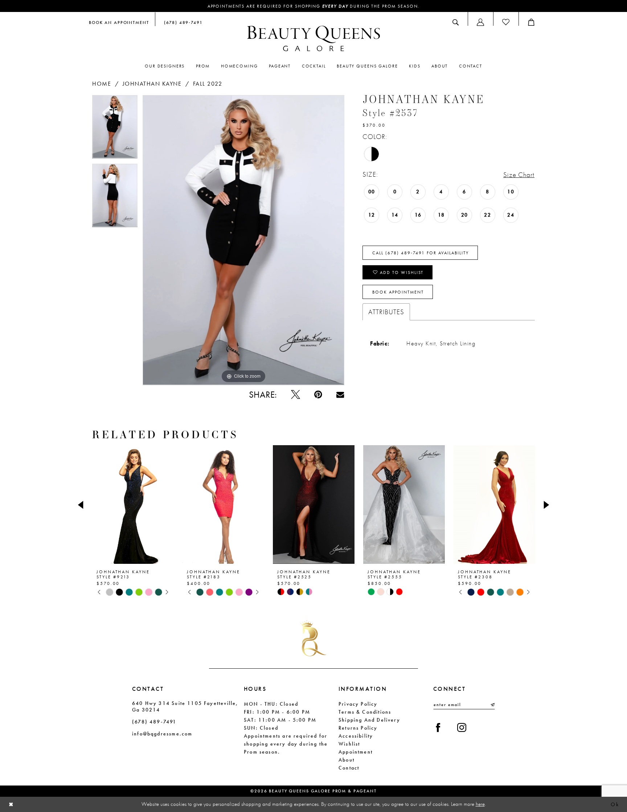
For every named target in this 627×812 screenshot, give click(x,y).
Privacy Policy (358, 704)
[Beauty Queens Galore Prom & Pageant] (313, 38)
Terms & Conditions (365, 712)
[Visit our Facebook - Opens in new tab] (438, 728)
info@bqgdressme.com (162, 733)
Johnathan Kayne (152, 83)
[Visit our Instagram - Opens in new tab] (462, 728)
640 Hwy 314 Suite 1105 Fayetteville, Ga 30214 (185, 706)
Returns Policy (358, 728)
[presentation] (133, 504)
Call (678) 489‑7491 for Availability (420, 253)
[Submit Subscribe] (492, 704)
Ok (615, 804)
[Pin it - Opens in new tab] (318, 394)
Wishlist (349, 744)
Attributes (386, 311)
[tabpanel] (115, 129)
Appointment (356, 752)
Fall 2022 (207, 83)
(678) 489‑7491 (154, 721)
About (347, 759)
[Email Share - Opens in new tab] (340, 394)
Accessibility (356, 736)
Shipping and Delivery (369, 720)
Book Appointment (398, 292)
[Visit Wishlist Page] (506, 22)
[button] (480, 22)
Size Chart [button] (518, 174)
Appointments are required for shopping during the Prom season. (314, 6)
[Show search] (455, 22)
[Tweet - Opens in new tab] (295, 394)
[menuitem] (119, 22)
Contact (349, 767)
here (480, 804)
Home (101, 83)
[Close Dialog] (11, 804)
